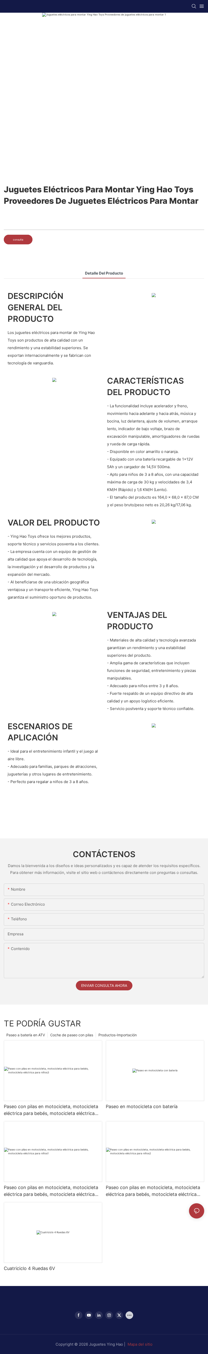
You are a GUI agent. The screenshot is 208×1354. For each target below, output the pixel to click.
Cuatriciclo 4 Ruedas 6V (29, 1268)
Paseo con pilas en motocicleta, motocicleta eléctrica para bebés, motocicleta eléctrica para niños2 (153, 1191)
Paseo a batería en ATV (25, 1035)
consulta (18, 239)
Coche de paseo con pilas (71, 1035)
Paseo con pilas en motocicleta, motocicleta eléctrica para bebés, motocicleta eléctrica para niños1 (51, 1191)
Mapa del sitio (140, 1344)
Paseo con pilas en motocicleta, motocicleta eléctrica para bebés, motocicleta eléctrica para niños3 (51, 1110)
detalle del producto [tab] (104, 273)
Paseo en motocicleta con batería (142, 1106)
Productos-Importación (117, 1035)
